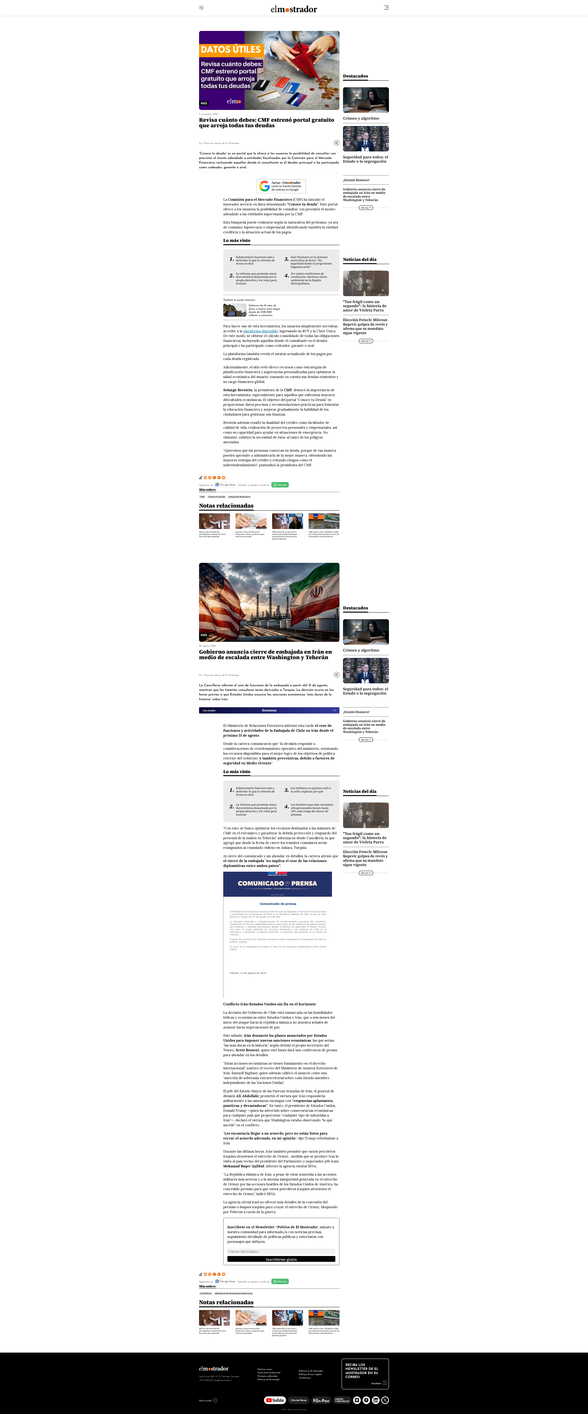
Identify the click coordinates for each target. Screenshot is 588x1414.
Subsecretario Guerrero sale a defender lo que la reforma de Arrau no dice (255, 260)
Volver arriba (205, 1400)
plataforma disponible (260, 331)
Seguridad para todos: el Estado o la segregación (365, 159)
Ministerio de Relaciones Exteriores (234, 1293)
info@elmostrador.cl (223, 1379)
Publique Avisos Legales (310, 1373)
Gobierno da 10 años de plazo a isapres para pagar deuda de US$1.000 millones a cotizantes (264, 310)
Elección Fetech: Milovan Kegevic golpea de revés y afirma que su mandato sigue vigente (365, 326)
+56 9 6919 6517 (206, 1379)
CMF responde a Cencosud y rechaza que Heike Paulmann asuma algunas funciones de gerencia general (284, 535)
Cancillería (206, 1293)
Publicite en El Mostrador (311, 1370)
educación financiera (239, 496)
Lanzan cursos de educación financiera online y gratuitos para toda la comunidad (250, 534)
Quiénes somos (265, 1368)
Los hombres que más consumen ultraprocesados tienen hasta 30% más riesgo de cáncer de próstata (312, 809)
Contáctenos (305, 1377)
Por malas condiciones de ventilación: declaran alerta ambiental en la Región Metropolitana (309, 278)
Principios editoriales (268, 1375)
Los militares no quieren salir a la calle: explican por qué (311, 789)
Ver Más (365, 208)
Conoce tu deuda (216, 496)
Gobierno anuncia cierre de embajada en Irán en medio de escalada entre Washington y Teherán (364, 194)
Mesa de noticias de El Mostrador (221, 143)
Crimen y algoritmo (361, 118)
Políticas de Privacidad (268, 1379)
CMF (202, 496)
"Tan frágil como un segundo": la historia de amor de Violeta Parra (365, 306)
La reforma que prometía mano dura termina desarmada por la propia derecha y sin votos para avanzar (256, 278)
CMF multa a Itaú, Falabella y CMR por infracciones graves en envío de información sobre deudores (324, 534)
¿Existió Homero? (356, 180)
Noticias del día (360, 259)
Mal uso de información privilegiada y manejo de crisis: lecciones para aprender (212, 534)
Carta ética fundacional (269, 1372)
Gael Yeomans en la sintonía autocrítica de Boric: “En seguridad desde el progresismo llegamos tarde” (311, 262)
